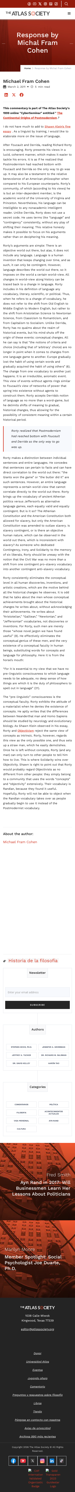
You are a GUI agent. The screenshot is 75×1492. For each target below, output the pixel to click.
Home (27, 68)
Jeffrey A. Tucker (21, 1055)
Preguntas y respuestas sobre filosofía (37, 1394)
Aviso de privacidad (38, 1428)
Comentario (37, 1386)
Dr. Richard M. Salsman (53, 1055)
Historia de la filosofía (33, 960)
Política (53, 1104)
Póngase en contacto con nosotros (37, 1419)
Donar (37, 1353)
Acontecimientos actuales (54, 1112)
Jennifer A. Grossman (53, 1047)
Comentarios (21, 1104)
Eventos (37, 1369)
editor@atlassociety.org (37, 1329)
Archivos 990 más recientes (37, 1436)
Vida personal (21, 1121)
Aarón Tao (53, 1063)
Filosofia (21, 1113)
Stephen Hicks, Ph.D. (21, 1047)
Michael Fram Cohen (20, 842)
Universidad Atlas (37, 1361)
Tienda (37, 1411)
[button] (69, 13)
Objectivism (26, 730)
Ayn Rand (53, 1121)
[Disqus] (37, 901)
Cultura (21, 1129)
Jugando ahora (38, 1378)
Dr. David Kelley (21, 1063)
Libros (38, 1403)
